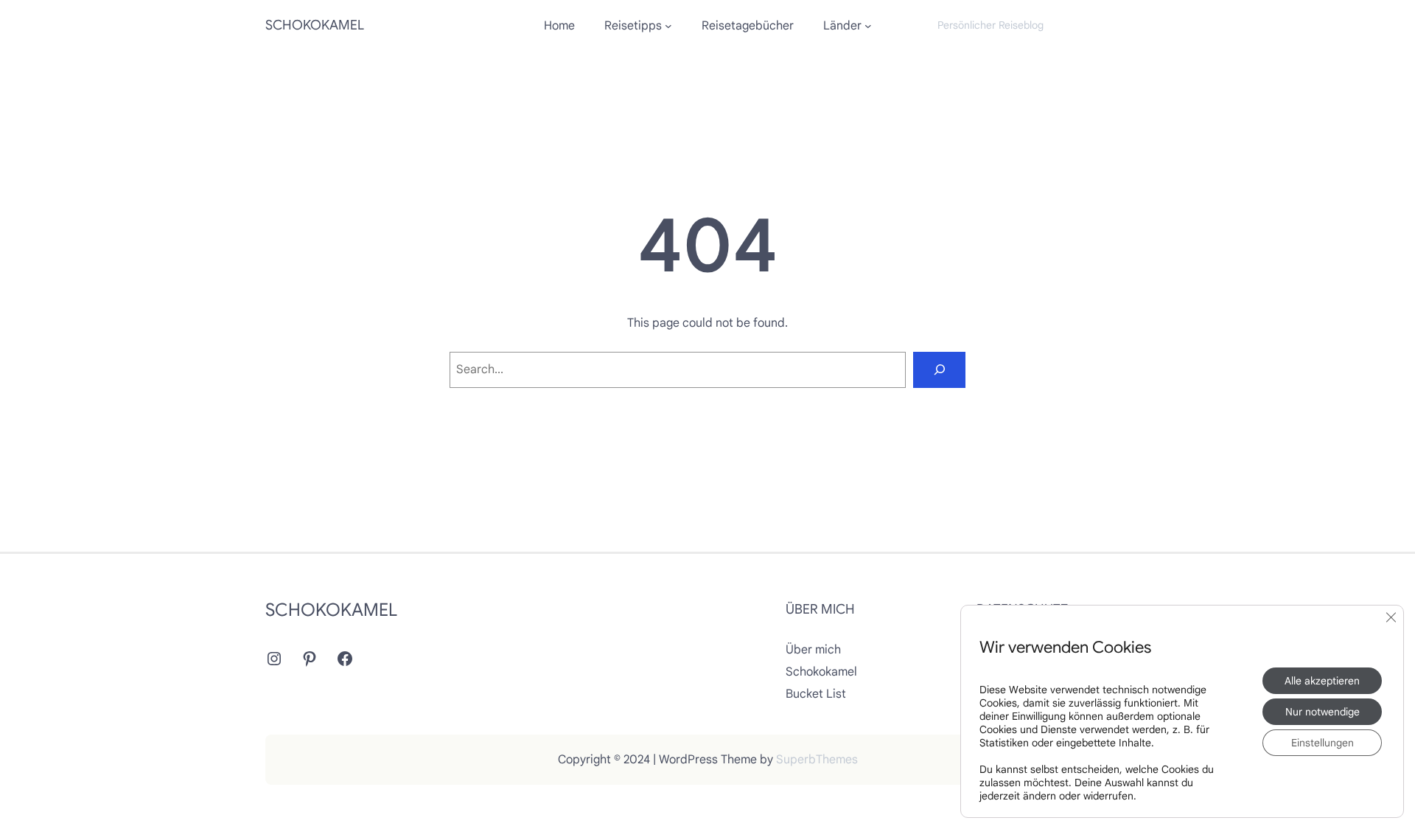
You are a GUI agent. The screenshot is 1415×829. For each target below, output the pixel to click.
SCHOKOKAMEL (314, 25)
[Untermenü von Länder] (868, 26)
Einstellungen (1322, 742)
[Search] (939, 370)
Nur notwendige (1322, 711)
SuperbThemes (817, 759)
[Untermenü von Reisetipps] (668, 26)
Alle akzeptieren (1322, 680)
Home (559, 25)
